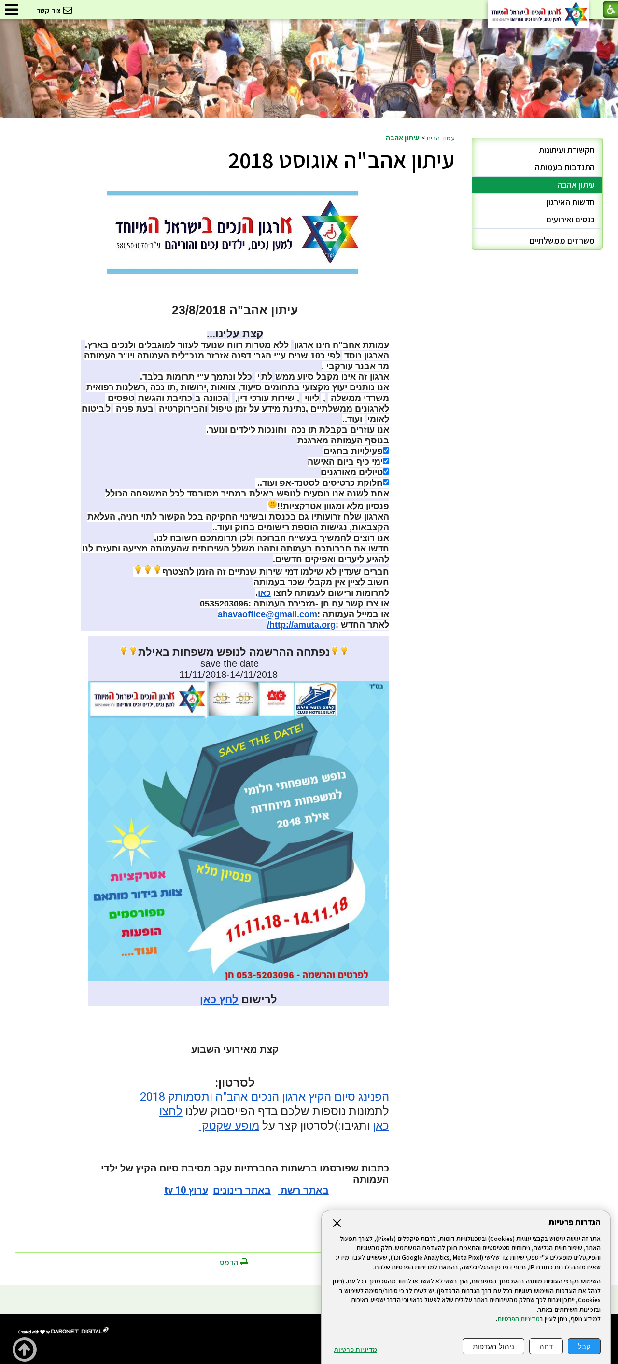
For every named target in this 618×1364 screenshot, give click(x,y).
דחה (546, 1346)
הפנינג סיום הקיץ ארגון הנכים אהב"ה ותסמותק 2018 (264, 1096)
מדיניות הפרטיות (518, 1318)
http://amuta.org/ (301, 625)
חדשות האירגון (571, 201)
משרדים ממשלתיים (562, 240)
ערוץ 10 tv (186, 1190)
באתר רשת (303, 1190)
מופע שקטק (229, 1125)
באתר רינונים (242, 1190)
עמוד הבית (440, 137)
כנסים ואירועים (571, 219)
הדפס (229, 1262)
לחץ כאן (219, 999)
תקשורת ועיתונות (567, 149)
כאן (264, 593)
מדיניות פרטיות (355, 1349)
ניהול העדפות (493, 1346)
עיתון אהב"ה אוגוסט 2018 (341, 160)
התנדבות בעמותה (565, 167)
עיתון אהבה (403, 137)
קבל (584, 1346)
